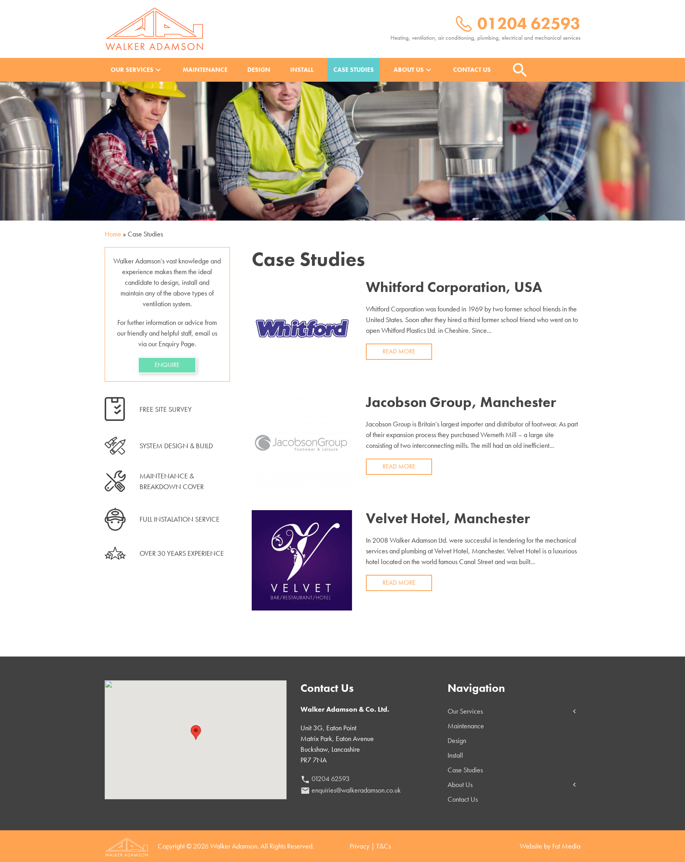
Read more (399, 351)
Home (113, 233)
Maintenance (205, 69)
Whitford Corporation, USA (454, 287)
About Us (413, 70)
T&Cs (383, 845)
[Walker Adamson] (154, 28)
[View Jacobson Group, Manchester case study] (302, 442)
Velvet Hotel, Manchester (448, 518)
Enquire (167, 365)
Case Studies (353, 69)
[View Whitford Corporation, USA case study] (301, 327)
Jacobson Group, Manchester (461, 402)
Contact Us (472, 69)
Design (258, 69)
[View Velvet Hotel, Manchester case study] (302, 559)
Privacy (359, 845)
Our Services (137, 70)
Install (302, 69)
